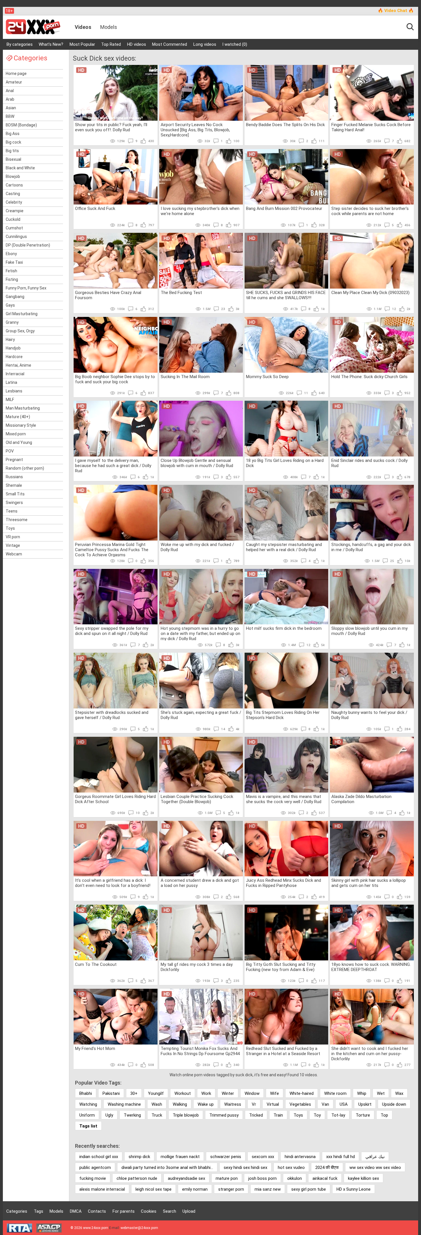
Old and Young (19, 442)
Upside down (394, 1104)
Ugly (109, 1115)
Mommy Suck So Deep (267, 376)
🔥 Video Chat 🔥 (396, 10)
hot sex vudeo (291, 1167)
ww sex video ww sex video (375, 1167)
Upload (188, 1211)
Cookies (148, 1211)
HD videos (136, 44)
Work (206, 1093)
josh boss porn (262, 1178)
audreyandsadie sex (186, 1178)
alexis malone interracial (102, 1189)
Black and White (20, 168)
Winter (228, 1093)
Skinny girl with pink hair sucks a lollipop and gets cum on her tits (368, 883)
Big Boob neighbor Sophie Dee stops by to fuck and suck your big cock (115, 379)
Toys (10, 528)
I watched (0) (234, 44)
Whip (361, 1093)
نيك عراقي (375, 1156)
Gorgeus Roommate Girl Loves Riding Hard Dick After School (115, 799)
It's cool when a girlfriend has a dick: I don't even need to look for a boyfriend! (112, 883)
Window (252, 1093)
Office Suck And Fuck (95, 208)
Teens (11, 511)
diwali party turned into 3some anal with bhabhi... (167, 1167)
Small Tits (15, 494)
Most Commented (169, 44)
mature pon (227, 1178)
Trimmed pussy (224, 1115)
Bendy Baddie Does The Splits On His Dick (285, 124)
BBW (10, 116)
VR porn (13, 537)
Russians (14, 476)
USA (344, 1104)
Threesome (16, 519)
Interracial (15, 374)
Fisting (12, 279)
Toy (317, 1115)
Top (384, 1115)
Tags (38, 1211)
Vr (254, 1104)
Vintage (13, 545)
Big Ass (12, 133)
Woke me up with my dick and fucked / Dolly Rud (197, 547)
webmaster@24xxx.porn (139, 1228)
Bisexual (13, 159)
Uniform (87, 1115)
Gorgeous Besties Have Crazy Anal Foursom (108, 295)
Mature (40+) (18, 416)
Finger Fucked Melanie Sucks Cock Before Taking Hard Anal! (371, 127)
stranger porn (231, 1189)
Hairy (10, 339)
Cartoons (14, 185)
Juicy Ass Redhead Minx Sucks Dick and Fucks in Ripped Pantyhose (283, 883)
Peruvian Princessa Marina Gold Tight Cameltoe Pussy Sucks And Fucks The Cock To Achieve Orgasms (111, 549)
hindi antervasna (300, 1156)
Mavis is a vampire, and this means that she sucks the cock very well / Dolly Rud (283, 799)
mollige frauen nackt (180, 1156)
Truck (157, 1115)
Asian (11, 108)
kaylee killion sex (363, 1178)
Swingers (14, 502)
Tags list (88, 1126)
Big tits (12, 150)
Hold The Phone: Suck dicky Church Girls (369, 376)
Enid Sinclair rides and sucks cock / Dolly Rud (369, 463)
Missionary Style (21, 425)
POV (10, 451)
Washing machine (124, 1104)
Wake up (206, 1104)
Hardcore (14, 356)
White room (335, 1093)
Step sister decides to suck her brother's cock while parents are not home (370, 211)
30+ (133, 1093)
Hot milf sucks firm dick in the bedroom (284, 628)
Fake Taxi (14, 262)
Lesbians (14, 391)
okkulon (294, 1178)
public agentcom (95, 1167)
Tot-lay (338, 1115)
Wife (274, 1093)
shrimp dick (139, 1156)
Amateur (14, 82)
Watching (88, 1104)
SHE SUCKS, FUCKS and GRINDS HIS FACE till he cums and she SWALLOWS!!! (286, 295)
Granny (12, 322)
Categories (16, 1211)
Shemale (14, 485)
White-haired (302, 1093)
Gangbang (15, 296)
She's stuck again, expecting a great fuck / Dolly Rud (201, 715)
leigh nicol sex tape (153, 1189)
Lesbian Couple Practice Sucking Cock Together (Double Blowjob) (197, 799)
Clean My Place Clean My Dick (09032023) (370, 292)
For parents (124, 1211)
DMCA (76, 1211)
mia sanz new (268, 1189)
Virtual (273, 1104)
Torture (363, 1115)
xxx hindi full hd (340, 1156)
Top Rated (111, 44)
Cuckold (13, 219)
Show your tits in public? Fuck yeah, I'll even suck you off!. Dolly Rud (111, 127)
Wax (399, 1093)
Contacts (97, 1211)
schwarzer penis (225, 1156)
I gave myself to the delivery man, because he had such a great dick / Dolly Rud (113, 465)
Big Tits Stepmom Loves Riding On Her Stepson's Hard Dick (283, 715)
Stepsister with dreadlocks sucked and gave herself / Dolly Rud (111, 715)
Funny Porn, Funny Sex (26, 288)
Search (169, 1211)
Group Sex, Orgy (20, 331)
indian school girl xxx (98, 1156)
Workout (182, 1093)
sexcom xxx (263, 1156)
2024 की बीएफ (327, 1167)
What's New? (51, 44)
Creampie (14, 211)
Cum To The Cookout (96, 964)
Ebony (11, 253)
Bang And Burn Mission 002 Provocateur (284, 208)
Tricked (256, 1115)
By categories (20, 44)
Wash (157, 1104)
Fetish (11, 271)
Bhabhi (85, 1093)
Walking (180, 1104)
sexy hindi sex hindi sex (245, 1167)
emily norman (195, 1189)
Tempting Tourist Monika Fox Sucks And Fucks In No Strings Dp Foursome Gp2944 (200, 1051)
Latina (11, 382)
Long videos (204, 44)
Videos (83, 27)
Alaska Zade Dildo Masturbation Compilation (361, 799)
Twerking (132, 1115)
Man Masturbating (23, 408)
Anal (10, 90)
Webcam (14, 554)
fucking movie (92, 1178)
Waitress (232, 1104)
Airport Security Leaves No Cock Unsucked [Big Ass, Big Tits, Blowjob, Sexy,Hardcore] (195, 129)
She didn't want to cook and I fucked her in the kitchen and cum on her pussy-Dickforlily (369, 1053)
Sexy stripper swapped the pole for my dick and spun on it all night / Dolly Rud (111, 631)
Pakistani (111, 1093)
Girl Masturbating (22, 313)
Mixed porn (16, 434)
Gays (10, 305)
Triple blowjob (186, 1115)
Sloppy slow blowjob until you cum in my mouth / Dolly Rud (369, 631)
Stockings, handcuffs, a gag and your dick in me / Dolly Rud (371, 547)
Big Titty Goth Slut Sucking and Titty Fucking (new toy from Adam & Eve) (280, 967)
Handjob (13, 348)
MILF (10, 399)
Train (278, 1115)
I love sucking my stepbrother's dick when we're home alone (200, 211)
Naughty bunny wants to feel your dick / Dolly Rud (369, 715)
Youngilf (156, 1093)
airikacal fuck (324, 1178)
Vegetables (300, 1104)
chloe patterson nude (137, 1178)
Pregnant (14, 459)
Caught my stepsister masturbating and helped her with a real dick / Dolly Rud (284, 547)
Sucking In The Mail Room (185, 376)
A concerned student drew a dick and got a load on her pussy (200, 883)
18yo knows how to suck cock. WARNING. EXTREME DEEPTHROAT (371, 967)
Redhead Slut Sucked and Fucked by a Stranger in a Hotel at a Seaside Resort (283, 1051)
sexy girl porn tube (308, 1189)
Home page (16, 73)
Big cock (13, 142)
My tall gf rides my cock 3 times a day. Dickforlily (197, 967)
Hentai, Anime (18, 365)
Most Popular (82, 44)
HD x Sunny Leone (354, 1189)
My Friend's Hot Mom (95, 1048)
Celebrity (14, 202)
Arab (10, 99)
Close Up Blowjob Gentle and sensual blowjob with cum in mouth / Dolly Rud (197, 463)
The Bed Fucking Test (181, 292)
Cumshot (14, 228)
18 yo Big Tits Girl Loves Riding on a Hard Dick (285, 463)
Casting (13, 193)
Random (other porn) (25, 468)
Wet (381, 1093)
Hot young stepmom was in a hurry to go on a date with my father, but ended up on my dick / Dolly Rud (200, 633)
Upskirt (364, 1104)
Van (325, 1104)
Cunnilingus (16, 236)
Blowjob (13, 176)
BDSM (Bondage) (21, 125)
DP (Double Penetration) (28, 245)
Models (108, 27)
